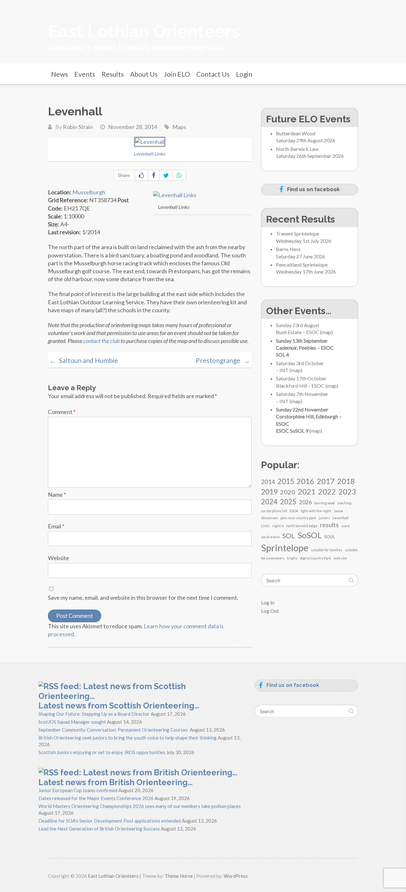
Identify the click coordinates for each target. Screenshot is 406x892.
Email (56, 526)
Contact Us (213, 74)
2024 (269, 501)
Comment (61, 411)
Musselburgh (88, 192)
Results (113, 74)
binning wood (324, 503)
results (329, 524)
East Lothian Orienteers (144, 31)
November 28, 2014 (132, 126)
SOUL (329, 536)
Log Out (270, 611)
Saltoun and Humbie (83, 360)
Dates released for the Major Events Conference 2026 (96, 798)
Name (57, 494)
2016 (305, 481)
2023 (347, 491)
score (345, 526)
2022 (327, 491)
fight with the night (316, 511)
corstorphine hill (274, 511)
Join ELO (177, 74)
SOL (288, 536)
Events (84, 74)
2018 (346, 481)
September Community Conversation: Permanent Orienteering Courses (113, 730)
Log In (267, 602)
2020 (287, 492)
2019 (269, 491)
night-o (278, 526)
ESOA (294, 511)
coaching (344, 503)
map (326, 332)
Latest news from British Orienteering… (115, 782)
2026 (305, 502)
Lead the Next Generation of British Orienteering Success (99, 828)
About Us (144, 74)
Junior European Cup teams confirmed (77, 790)
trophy (292, 558)
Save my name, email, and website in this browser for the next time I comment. (143, 597)
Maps (179, 126)
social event (270, 537)
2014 (268, 481)
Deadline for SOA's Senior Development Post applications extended (109, 821)
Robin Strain (78, 126)
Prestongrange (223, 360)
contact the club (101, 340)
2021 (307, 491)
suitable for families (326, 550)
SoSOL (310, 535)
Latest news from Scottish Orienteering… (118, 705)
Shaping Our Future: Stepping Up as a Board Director (94, 714)
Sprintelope (284, 547)
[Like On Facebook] (141, 175)
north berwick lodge (302, 526)
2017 (326, 481)
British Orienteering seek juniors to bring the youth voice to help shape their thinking (127, 737)
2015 (286, 481)
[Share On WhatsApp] (179, 175)
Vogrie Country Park (315, 558)
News (59, 74)
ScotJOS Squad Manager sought (72, 722)
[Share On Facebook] (154, 175)
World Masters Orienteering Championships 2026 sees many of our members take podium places (139, 806)
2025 (288, 501)
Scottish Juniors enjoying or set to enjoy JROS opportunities (101, 752)
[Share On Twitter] (166, 175)
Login (244, 74)
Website (58, 557)
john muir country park (298, 518)
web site (340, 558)
